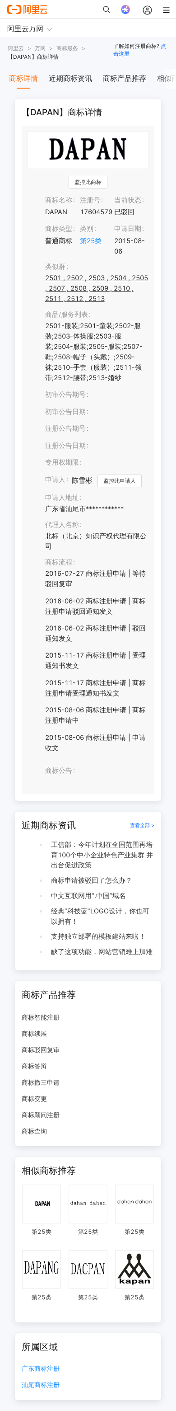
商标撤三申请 (41, 1082)
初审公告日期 (65, 412)
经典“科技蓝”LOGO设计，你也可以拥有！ (100, 916)
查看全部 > (142, 825)
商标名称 (58, 200)
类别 (86, 229)
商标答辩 (34, 1066)
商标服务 (67, 48)
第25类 (91, 241)
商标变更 (34, 1098)
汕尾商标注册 (41, 1385)
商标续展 (34, 1033)
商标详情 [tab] (23, 78)
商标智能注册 (41, 1017)
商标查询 (34, 1131)
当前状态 (127, 200)
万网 (40, 48)
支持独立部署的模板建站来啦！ (98, 936)
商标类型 (58, 229)
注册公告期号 (65, 428)
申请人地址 (62, 498)
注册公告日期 (65, 446)
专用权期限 (62, 462)
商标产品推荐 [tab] (124, 78)
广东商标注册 (41, 1368)
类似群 (55, 267)
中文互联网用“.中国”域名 (88, 896)
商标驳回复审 (41, 1050)
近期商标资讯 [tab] (70, 78)
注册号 (90, 200)
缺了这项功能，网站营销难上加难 (102, 952)
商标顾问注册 (41, 1115)
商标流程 (58, 562)
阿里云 (16, 48)
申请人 (55, 479)
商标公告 (58, 771)
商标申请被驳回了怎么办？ (91, 880)
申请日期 (127, 229)
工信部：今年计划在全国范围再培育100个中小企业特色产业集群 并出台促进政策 (102, 855)
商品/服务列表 (66, 314)
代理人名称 (62, 525)
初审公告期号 (65, 394)
